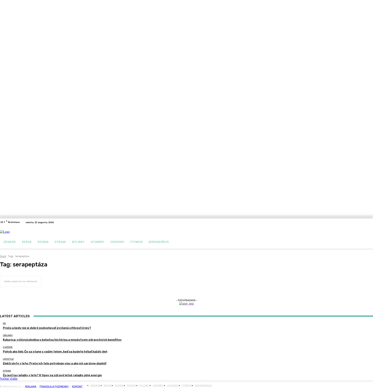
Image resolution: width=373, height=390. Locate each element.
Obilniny (8, 335)
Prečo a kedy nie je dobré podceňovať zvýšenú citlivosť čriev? (47, 328)
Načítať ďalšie (8, 378)
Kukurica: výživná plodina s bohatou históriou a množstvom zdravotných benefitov (62, 339)
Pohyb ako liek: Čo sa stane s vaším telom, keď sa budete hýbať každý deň (55, 351)
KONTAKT (77, 386)
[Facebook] (366, 222)
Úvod (3, 256)
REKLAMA (30, 386)
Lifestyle (8, 359)
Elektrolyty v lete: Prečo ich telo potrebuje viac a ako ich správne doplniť (54, 363)
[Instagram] (370, 222)
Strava (7, 371)
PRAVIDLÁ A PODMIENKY (54, 386)
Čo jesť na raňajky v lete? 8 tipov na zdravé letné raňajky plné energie (52, 375)
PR (4, 323)
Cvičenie (8, 347)
